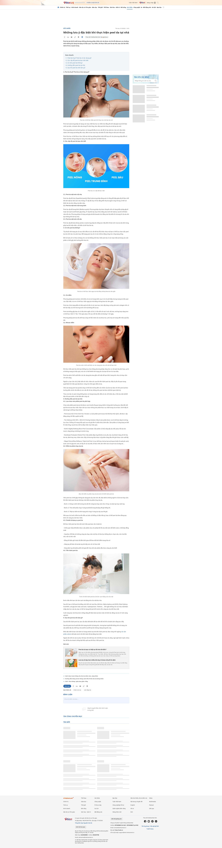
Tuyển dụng (150, 829)
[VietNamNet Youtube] (149, 822)
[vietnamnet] (68, 3)
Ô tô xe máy (98, 805)
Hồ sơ (132, 808)
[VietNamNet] (58, 7)
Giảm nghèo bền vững (119, 808)
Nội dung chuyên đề (136, 801)
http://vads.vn (119, 830)
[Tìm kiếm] (158, 3)
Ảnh (132, 812)
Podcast (151, 805)
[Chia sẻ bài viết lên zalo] (68, 37)
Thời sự (68, 7)
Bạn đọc (159, 7)
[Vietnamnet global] (142, 3)
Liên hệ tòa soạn (80, 827)
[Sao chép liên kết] (75, 37)
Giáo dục (94, 7)
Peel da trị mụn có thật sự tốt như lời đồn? (92, 649)
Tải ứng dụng (145, 826)
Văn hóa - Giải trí (115, 7)
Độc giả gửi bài (154, 826)
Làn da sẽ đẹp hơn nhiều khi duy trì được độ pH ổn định (97, 660)
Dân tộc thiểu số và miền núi (139, 798)
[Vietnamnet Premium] (68, 799)
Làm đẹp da (87, 690)
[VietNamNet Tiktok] (152, 822)
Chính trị (62, 7)
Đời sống (123, 7)
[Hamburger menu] (163, 7)
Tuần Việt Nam (133, 2)
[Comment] (82, 37)
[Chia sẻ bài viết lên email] (71, 37)
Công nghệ (136, 7)
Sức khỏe (130, 7)
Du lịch (154, 7)
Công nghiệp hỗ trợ (118, 805)
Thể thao (106, 7)
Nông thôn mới (117, 812)
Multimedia (152, 801)
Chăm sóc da (77, 690)
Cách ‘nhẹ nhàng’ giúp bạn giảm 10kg (76, 681)
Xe (141, 7)
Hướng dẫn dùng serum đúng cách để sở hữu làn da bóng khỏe (84, 679)
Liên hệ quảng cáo (116, 819)
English (133, 805)
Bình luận (67, 686)
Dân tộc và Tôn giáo (85, 7)
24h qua (151, 808)
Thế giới (100, 7)
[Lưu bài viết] (78, 37)
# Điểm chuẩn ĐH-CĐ (93, 2)
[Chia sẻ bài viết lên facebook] (64, 37)
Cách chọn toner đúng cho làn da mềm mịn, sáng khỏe (81, 676)
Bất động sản (147, 7)
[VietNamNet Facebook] (145, 822)
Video (150, 798)
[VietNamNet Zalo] (156, 822)
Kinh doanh (74, 7)
